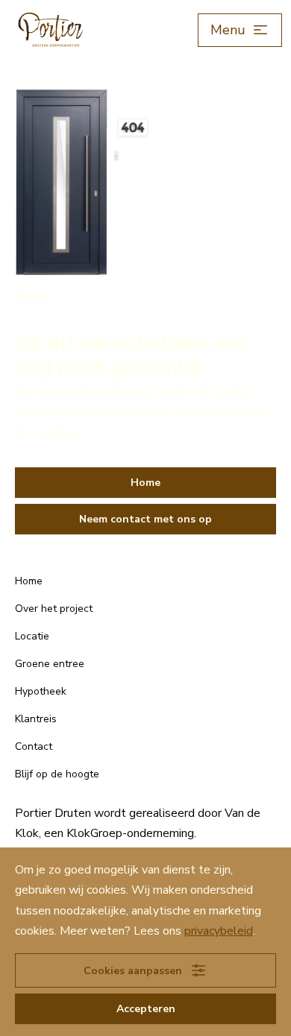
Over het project (54, 608)
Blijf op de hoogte (57, 774)
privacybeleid (218, 931)
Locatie (32, 636)
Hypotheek (40, 691)
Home (29, 581)
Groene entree (49, 664)
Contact (33, 746)
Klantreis (36, 719)
